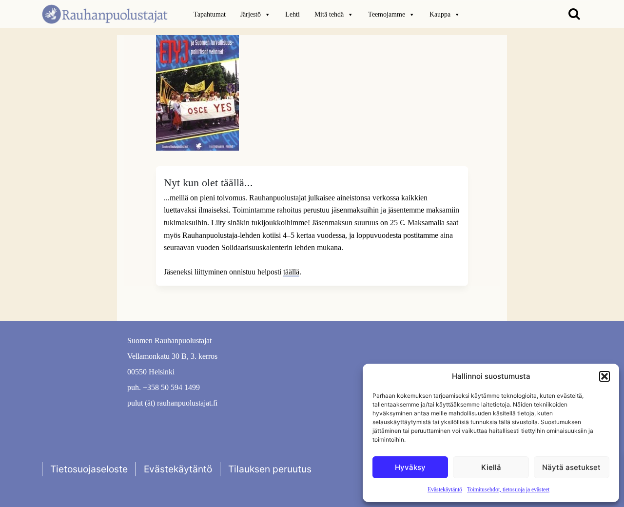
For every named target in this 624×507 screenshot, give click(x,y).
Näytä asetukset (571, 467)
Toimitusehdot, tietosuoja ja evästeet (508, 489)
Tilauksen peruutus (270, 469)
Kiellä (491, 467)
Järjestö (250, 14)
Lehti (292, 14)
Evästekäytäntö (445, 489)
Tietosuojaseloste (89, 469)
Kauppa (439, 14)
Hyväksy (410, 467)
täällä (291, 272)
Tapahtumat (210, 14)
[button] (604, 376)
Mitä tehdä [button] (329, 14)
